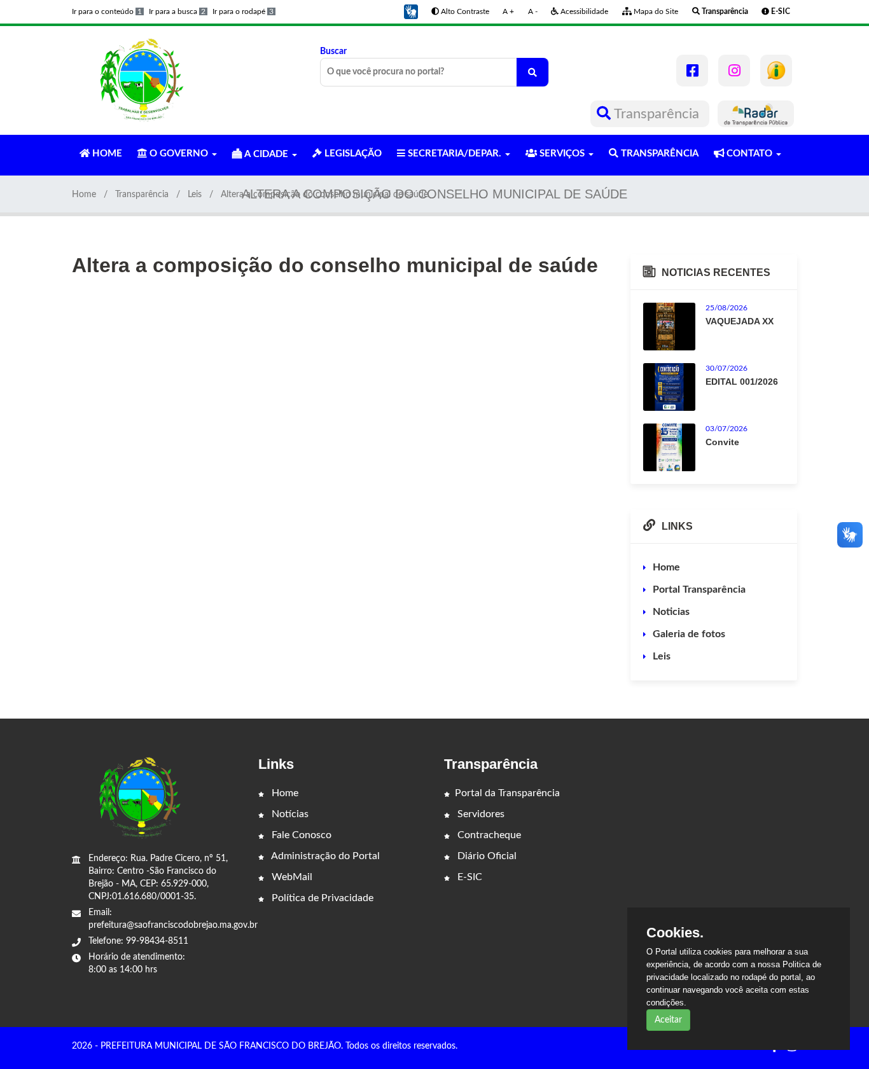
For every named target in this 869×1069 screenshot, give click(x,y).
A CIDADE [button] (266, 154)
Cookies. (675, 933)
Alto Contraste (464, 11)
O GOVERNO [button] (179, 153)
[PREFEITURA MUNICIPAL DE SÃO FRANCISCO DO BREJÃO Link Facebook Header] (692, 70)
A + (508, 11)
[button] (411, 11)
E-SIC (468, 877)
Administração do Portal (324, 856)
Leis (195, 194)
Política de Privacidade (321, 898)
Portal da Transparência (507, 793)
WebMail (290, 877)
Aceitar (668, 1020)
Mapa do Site (655, 11)
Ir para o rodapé (243, 11)
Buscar (333, 51)
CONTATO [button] (749, 153)
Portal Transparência (699, 589)
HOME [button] (106, 153)
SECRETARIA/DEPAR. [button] (454, 153)
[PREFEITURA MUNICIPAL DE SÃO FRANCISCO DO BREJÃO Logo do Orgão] (140, 80)
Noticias (671, 612)
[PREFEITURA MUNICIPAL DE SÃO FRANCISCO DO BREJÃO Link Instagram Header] (734, 70)
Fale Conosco (300, 835)
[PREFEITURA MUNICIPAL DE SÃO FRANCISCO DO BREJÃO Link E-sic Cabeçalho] (776, 70)
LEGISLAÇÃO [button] (352, 153)
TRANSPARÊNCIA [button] (658, 153)
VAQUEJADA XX (740, 321)
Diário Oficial (486, 856)
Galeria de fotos (689, 634)
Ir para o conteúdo (107, 11)
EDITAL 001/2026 (742, 381)
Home (84, 194)
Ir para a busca (177, 11)
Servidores (479, 814)
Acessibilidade (583, 11)
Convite (722, 442)
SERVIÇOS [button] (562, 153)
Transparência (657, 114)
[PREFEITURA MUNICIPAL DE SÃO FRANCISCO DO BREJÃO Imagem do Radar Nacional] (756, 113)
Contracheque (488, 835)
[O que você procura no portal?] (532, 72)
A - (533, 11)
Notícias (289, 814)
